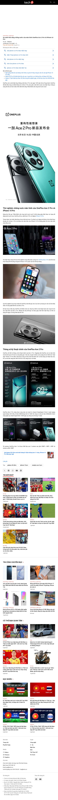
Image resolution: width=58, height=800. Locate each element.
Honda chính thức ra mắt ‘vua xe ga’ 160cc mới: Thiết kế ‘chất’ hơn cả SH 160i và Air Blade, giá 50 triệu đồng (42, 669)
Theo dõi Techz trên (8, 45)
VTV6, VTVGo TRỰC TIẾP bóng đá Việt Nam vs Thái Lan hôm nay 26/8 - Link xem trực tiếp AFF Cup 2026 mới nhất (42, 728)
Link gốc (5, 461)
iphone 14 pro (24, 465)
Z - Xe (31, 745)
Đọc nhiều (7, 679)
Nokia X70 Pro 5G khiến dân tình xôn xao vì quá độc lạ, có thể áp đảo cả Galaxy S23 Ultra (28, 76)
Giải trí (31, 493)
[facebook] (8, 470)
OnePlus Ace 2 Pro (43, 259)
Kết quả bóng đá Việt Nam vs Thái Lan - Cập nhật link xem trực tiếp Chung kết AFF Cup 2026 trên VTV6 (42, 702)
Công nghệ (33, 742)
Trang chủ (5, 742)
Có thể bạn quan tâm (13, 621)
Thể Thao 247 (34, 752)
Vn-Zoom (32, 754)
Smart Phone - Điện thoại (8, 35)
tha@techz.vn (23, 769)
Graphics (7, 757)
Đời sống (5, 545)
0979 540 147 (11, 765)
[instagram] (12, 470)
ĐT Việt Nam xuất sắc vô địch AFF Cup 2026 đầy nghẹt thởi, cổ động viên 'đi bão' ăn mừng (15, 702)
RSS (31, 750)
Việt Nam (5, 519)
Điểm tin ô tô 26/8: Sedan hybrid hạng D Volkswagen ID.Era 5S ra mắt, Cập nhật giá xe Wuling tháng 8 (42, 643)
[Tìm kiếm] (49, 2)
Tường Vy (9, 41)
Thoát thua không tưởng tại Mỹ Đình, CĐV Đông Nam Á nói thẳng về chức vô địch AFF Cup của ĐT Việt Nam (15, 523)
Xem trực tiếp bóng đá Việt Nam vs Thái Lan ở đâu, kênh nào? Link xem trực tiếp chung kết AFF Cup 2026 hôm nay (15, 669)
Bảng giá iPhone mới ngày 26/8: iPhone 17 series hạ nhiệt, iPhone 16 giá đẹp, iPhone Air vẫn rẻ (42, 585)
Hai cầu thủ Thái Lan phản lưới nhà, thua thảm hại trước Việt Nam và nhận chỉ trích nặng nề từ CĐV (41, 497)
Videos (6, 752)
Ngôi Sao (32, 747)
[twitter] (4, 470)
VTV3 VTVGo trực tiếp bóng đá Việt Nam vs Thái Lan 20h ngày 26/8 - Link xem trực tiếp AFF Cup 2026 (15, 643)
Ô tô (31, 640)
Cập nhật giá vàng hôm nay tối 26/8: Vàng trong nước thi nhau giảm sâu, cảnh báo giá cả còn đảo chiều (15, 549)
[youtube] (16, 470)
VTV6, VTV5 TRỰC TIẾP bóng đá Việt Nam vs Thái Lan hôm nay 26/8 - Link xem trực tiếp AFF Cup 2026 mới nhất (14, 728)
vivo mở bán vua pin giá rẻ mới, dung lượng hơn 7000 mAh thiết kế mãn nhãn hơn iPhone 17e (15, 585)
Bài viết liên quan (7, 71)
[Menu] (54, 2)
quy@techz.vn (9, 767)
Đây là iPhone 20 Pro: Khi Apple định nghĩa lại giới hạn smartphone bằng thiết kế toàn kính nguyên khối (15, 611)
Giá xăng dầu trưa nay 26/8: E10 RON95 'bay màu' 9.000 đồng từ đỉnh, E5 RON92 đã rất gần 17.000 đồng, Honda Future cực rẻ (15, 497)
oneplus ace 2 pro (37, 465)
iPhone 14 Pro (40, 216)
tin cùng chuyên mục (13, 562)
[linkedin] (20, 470)
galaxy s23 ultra (11, 465)
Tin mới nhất (8, 475)
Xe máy (4, 493)
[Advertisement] (29, 99)
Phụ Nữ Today (6, 745)
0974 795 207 (16, 769)
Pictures (7, 755)
